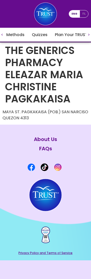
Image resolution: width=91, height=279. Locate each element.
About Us (45, 139)
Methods (15, 35)
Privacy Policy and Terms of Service (45, 253)
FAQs (45, 149)
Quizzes (40, 35)
